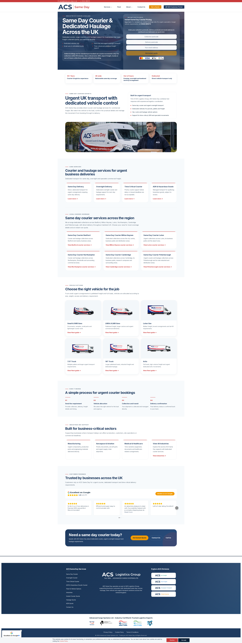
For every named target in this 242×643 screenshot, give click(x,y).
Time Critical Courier (72, 581)
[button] (65, 507)
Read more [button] (128, 512)
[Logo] (74, 7)
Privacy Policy (108, 632)
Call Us (168, 538)
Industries (69, 592)
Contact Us (156, 538)
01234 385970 (146, 24)
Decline (172, 640)
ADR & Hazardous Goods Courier (76, 585)
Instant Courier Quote (73, 596)
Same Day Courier (72, 574)
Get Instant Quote (139, 538)
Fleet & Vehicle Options (73, 589)
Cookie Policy (64, 641)
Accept (184, 640)
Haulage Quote (71, 600)
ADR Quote (69, 603)
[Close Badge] (21, 631)
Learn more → (73, 199)
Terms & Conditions (132, 632)
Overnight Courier (71, 578)
